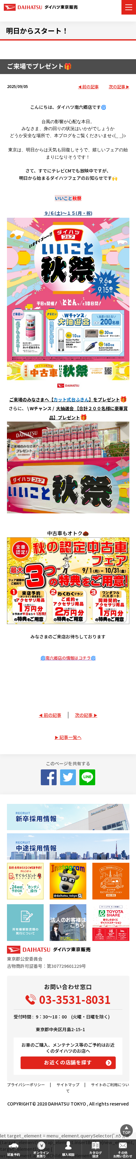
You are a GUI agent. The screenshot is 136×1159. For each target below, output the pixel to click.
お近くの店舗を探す (68, 1062)
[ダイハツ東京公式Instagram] (68, 881)
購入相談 (68, 1154)
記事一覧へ (70, 737)
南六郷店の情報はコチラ (68, 658)
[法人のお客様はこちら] (68, 922)
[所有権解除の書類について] (25, 922)
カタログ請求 (95, 1154)
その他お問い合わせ (122, 1154)
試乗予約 (13, 1154)
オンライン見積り (41, 1154)
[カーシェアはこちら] (110, 922)
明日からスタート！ (37, 30)
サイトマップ (68, 1084)
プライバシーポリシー (26, 1084)
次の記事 (117, 87)
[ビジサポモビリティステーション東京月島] (110, 881)
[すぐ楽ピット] (25, 881)
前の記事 (90, 87)
